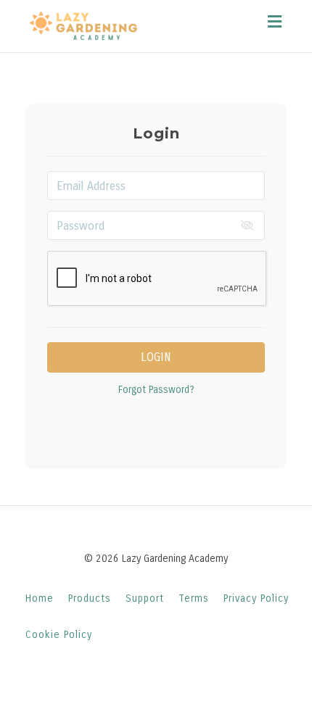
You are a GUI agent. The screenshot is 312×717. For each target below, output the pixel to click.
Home (39, 598)
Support (145, 598)
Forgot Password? (156, 390)
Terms (193, 598)
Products (89, 598)
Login (156, 357)
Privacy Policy (256, 598)
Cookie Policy (58, 635)
